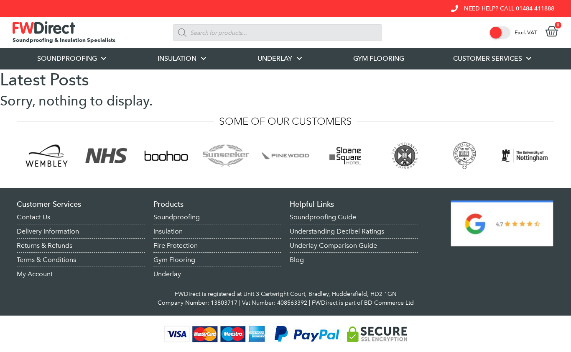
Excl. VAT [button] (526, 32)
